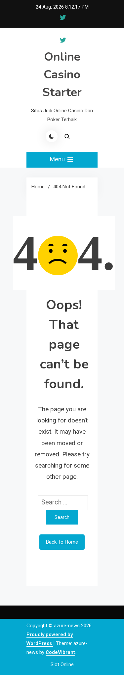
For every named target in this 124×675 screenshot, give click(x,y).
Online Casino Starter (62, 74)
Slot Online (62, 664)
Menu (58, 159)
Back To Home (62, 542)
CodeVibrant (60, 652)
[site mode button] (52, 136)
